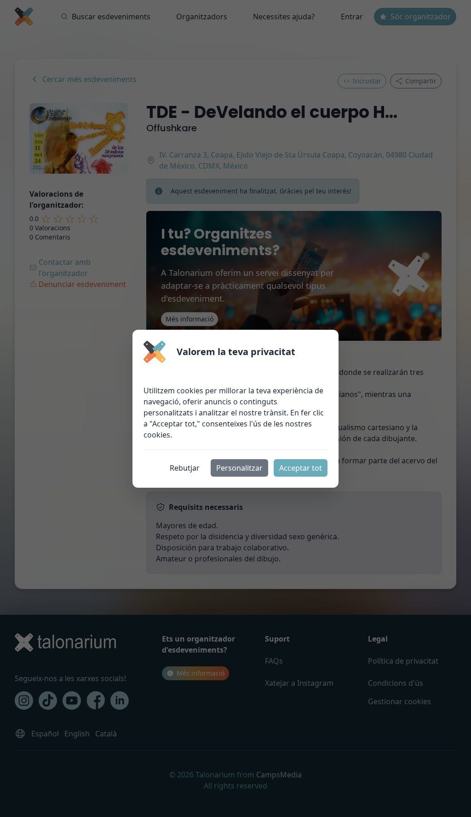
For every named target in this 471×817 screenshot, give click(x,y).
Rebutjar (185, 468)
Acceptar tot (300, 468)
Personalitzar (239, 468)
